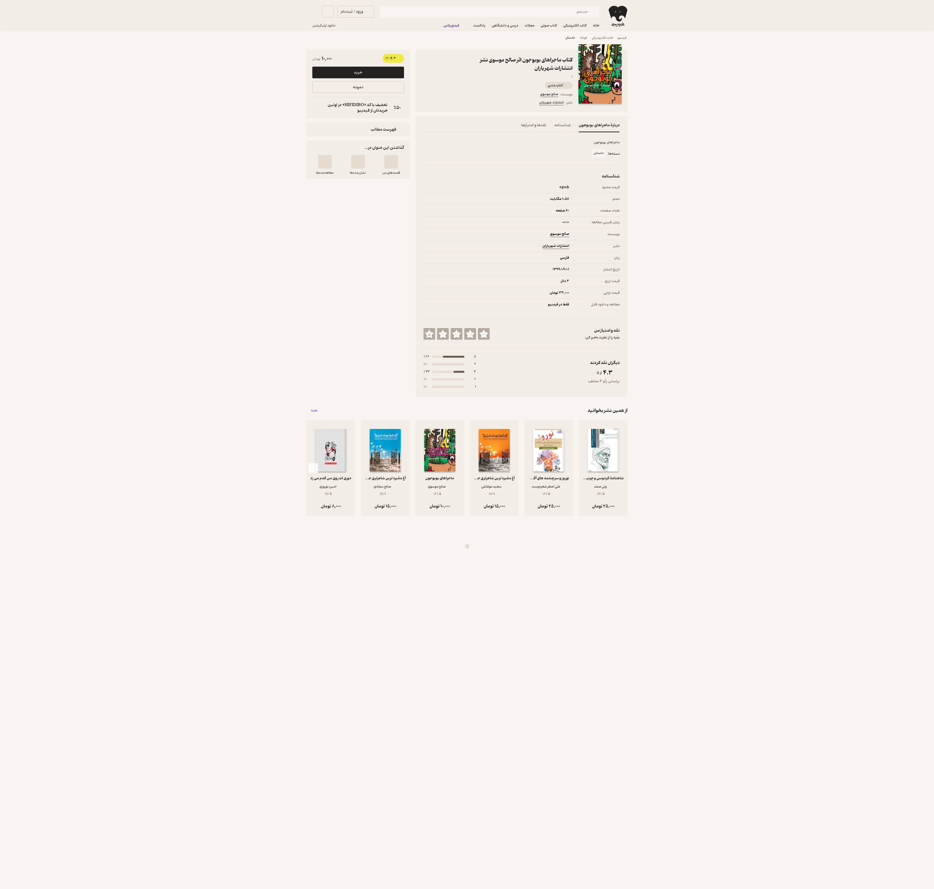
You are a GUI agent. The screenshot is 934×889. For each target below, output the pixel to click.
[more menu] (426, 103)
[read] (325, 162)
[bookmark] (438, 103)
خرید (358, 72)
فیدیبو (622, 38)
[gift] (450, 103)
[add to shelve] (391, 162)
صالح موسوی (549, 94)
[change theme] (312, 12)
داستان (570, 37)
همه (314, 410)
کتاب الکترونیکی (602, 38)
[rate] (484, 334)
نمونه (358, 87)
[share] (461, 103)
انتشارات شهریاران (551, 102)
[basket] (328, 12)
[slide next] (313, 468)
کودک (583, 38)
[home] (617, 16)
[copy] (317, 108)
